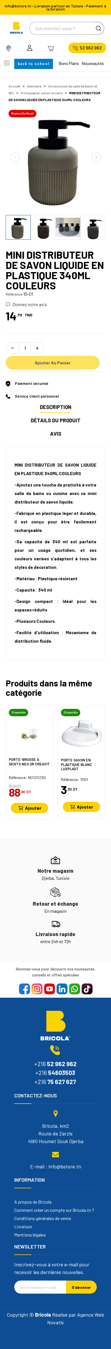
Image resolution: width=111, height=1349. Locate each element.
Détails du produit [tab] (56, 420)
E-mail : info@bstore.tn (55, 1166)
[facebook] (24, 988)
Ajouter (33, 808)
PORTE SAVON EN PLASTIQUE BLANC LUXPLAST (76, 764)
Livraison (23, 1226)
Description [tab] (55, 407)
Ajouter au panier (53, 362)
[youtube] (49, 988)
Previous (15, 157)
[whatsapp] (74, 988)
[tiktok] (87, 988)
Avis (55, 434)
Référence (14, 294)
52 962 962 (91, 48)
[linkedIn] (62, 988)
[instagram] (37, 988)
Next (96, 157)
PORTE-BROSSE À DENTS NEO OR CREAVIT (29, 761)
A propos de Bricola (33, 1202)
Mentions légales (30, 1235)
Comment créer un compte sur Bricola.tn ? (54, 1210)
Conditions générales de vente (42, 1218)
